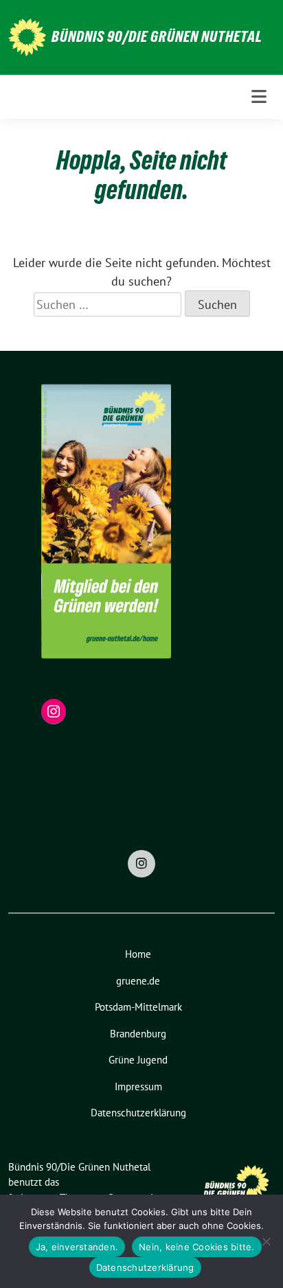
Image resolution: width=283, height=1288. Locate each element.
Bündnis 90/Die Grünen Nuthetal (157, 36)
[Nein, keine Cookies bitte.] (266, 1241)
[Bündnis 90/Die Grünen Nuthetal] (27, 36)
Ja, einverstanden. (77, 1246)
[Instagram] (141, 863)
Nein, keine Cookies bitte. (197, 1246)
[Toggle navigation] (259, 96)
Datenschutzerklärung (145, 1267)
